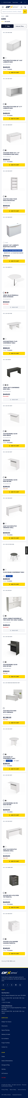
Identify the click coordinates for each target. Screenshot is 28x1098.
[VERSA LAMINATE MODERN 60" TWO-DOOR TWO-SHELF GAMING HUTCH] (14, 603)
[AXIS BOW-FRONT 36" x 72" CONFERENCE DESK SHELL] (14, 137)
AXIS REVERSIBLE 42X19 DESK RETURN (10, 480)
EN (21, 2)
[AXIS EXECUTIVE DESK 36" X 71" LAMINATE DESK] (14, 91)
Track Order (15, 2)
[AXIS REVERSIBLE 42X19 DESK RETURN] (14, 464)
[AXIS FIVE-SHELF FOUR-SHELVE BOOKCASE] (14, 184)
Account (21, 7)
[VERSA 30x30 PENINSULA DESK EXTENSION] (14, 280)
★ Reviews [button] (26, 550)
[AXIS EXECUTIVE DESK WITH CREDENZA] (14, 695)
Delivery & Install (6, 1034)
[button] (3, 58)
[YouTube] (16, 985)
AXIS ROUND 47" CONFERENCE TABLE (9, 757)
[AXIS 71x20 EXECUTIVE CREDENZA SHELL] (14, 511)
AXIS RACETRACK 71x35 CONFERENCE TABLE (10, 342)
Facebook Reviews (17, 1094)
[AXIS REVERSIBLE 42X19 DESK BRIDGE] (14, 418)
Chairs (3, 1056)
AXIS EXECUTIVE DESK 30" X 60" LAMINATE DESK (12, 61)
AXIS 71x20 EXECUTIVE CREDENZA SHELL (10, 526)
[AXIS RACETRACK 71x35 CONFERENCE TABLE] (14, 326)
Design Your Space (6, 1021)
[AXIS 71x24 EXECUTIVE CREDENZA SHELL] (14, 834)
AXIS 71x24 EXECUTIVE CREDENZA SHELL (10, 850)
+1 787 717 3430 (6, 1002)
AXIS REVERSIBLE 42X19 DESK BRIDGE (10, 434)
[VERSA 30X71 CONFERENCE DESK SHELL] (14, 372)
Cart (25, 7)
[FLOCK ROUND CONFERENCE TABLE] (14, 557)
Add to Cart (15, 72)
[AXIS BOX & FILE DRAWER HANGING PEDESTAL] (14, 926)
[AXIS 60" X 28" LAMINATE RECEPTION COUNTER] (14, 230)
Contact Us (4, 1047)
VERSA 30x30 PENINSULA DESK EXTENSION (10, 296)
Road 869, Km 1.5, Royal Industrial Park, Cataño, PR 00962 (14, 1008)
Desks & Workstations (7, 1060)
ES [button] (25, 2)
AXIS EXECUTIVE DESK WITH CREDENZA (9, 711)
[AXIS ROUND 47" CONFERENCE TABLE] (14, 741)
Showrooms (4, 1026)
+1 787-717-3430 (7, 2)
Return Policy (13, 1089)
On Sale (4, 1077)
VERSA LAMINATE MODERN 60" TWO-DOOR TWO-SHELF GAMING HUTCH (13, 619)
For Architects (5, 1038)
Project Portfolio (6, 1042)
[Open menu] (3, 7)
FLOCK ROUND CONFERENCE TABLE (13, 572)
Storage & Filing (6, 1065)
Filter (8, 26)
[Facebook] (7, 985)
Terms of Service (22, 1089)
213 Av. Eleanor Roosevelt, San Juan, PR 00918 (14, 995)
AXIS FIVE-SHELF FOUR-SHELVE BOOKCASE (10, 199)
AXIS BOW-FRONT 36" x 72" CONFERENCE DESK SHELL (11, 153)
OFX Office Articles (6, 1094)
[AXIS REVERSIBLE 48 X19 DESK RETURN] (14, 788)
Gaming (3, 1069)
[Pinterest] (20, 985)
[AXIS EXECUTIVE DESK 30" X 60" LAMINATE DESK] (14, 45)
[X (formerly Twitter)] (11, 985)
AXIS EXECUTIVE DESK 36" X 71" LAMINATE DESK (12, 107)
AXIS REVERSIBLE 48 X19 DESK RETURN (10, 803)
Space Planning (5, 1030)
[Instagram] (3, 985)
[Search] (25, 11)
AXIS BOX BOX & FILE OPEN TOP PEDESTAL (11, 896)
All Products (5, 1073)
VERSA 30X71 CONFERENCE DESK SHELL (11, 388)
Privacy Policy (5, 1089)
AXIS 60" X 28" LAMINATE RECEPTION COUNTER (11, 245)
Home (2, 16)
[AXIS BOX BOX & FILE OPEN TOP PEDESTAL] (14, 880)
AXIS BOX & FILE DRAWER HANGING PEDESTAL (10, 942)
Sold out (15, 307)
